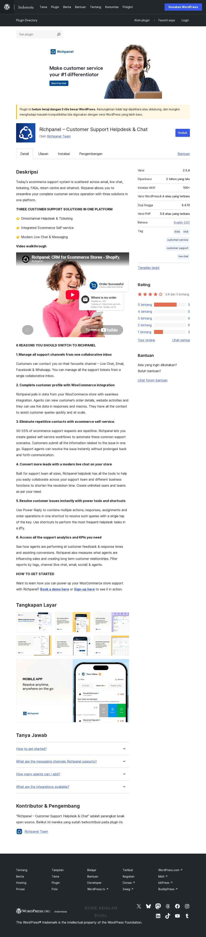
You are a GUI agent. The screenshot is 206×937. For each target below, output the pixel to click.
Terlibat (128, 870)
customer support (177, 248)
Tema (55, 876)
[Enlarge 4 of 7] (46, 641)
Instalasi (64, 154)
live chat (183, 256)
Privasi (20, 889)
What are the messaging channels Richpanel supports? (56, 761)
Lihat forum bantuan (153, 380)
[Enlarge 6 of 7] (124, 641)
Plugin (56, 882)
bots (177, 231)
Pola (55, 889)
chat (185, 231)
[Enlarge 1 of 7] (46, 617)
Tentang (21, 870)
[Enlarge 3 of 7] (124, 617)
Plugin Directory (26, 20)
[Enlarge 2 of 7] (85, 617)
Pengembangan (90, 154)
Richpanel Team (59, 136)
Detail (24, 154)
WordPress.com (170, 870)
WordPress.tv (98, 889)
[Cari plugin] (59, 34)
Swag (128, 889)
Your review (146, 340)
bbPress (165, 882)
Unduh (182, 132)
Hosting (21, 882)
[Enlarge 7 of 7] (124, 664)
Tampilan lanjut (149, 268)
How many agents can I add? (38, 774)
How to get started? (31, 749)
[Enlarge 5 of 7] (85, 641)
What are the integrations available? (42, 787)
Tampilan (58, 870)
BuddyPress (168, 889)
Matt (163, 876)
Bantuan (184, 154)
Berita (20, 876)
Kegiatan (128, 876)
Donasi (129, 882)
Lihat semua (181, 340)
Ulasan (43, 154)
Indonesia (61, 911)
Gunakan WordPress (183, 7)
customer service (177, 239)
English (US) (182, 222)
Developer (94, 882)
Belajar (91, 870)
